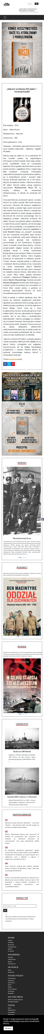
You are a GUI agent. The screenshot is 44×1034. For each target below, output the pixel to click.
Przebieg (10, 920)
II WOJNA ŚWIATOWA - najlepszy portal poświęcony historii (23, 1004)
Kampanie (11, 950)
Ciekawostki (12, 937)
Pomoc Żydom (12, 967)
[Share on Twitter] (9, 364)
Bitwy (9, 948)
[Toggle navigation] (5, 17)
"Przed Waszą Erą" (13, 996)
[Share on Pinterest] (13, 364)
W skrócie (11, 923)
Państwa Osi (12, 942)
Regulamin (11, 992)
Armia (9, 963)
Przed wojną (11, 956)
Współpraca (12, 988)
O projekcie (11, 990)
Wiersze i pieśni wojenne (15, 977)
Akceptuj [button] (8, 1028)
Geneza (10, 918)
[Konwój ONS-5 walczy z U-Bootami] (22, 759)
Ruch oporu (11, 960)
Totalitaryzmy (12, 925)
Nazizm (10, 927)
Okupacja (11, 958)
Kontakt (10, 994)
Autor (9, 986)
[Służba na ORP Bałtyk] (22, 716)
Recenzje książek (13, 980)
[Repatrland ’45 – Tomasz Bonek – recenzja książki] (22, 659)
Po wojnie (11, 929)
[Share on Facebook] (5, 364)
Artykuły (10, 935)
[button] (18, 527)
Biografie (11, 971)
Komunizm (11, 969)
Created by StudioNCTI (8, 1010)
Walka (10, 965)
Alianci (10, 939)
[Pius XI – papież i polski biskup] (22, 490)
